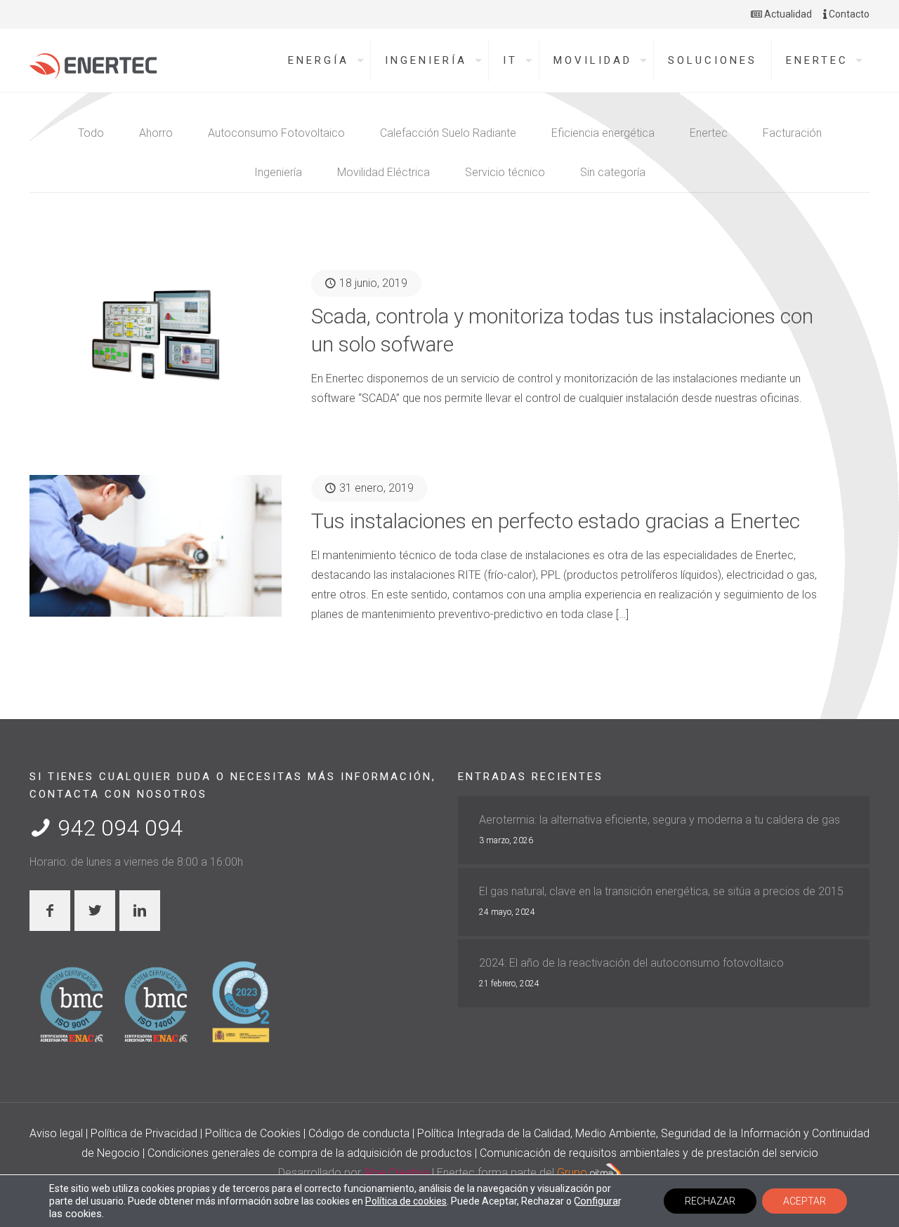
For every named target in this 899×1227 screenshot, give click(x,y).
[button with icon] (49, 910)
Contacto (848, 14)
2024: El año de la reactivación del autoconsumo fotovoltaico (631, 963)
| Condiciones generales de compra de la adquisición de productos (309, 1153)
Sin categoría (612, 172)
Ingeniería (278, 172)
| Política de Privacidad (143, 1133)
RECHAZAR (710, 1201)
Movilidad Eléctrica (383, 172)
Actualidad (787, 14)
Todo (91, 133)
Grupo (573, 1172)
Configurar (598, 1201)
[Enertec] (93, 62)
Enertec (709, 133)
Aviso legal (57, 1133)
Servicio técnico (505, 172)
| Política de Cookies (251, 1133)
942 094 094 (117, 827)
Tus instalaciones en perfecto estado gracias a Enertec (555, 521)
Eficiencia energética (603, 133)
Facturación (792, 133)
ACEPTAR (804, 1201)
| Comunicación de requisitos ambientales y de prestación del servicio (646, 1153)
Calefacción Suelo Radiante (448, 133)
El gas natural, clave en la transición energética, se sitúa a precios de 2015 (661, 891)
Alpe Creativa (396, 1172)
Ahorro (156, 133)
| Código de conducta (357, 1133)
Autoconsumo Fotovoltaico (276, 133)
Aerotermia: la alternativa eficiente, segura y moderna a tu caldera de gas (659, 819)
